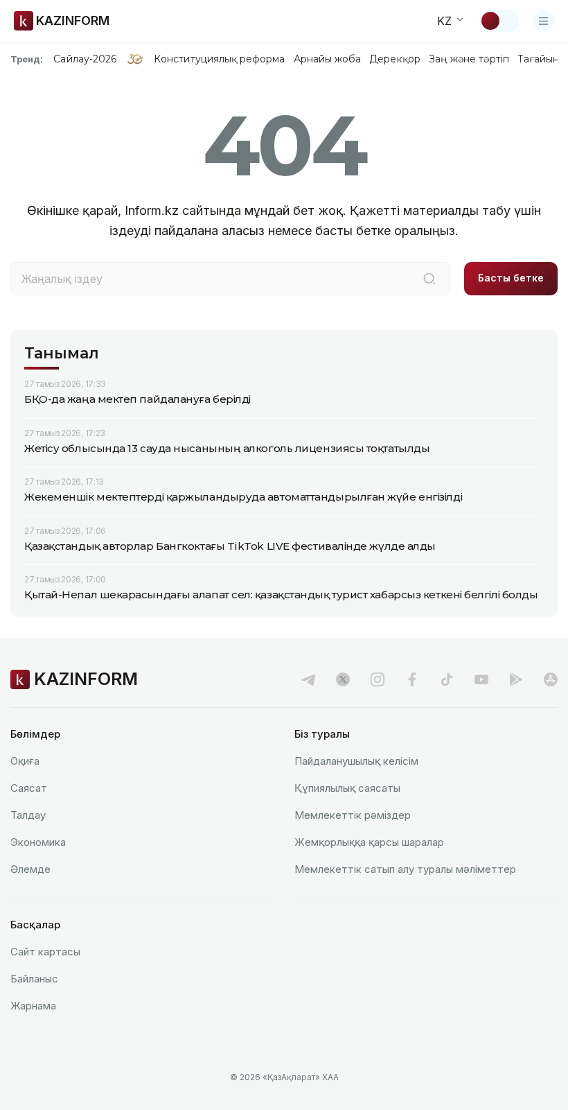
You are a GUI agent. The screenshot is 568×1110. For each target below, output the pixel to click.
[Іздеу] (429, 279)
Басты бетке (511, 278)
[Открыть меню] (543, 20)
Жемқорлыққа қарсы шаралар (369, 842)
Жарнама (33, 1005)
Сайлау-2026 (84, 59)
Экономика (38, 842)
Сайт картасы (45, 951)
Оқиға (24, 761)
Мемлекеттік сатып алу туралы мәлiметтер (405, 869)
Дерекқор (394, 59)
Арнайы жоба (328, 59)
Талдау (28, 815)
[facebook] (412, 679)
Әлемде (30, 869)
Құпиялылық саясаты (347, 788)
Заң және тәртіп (469, 59)
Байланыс (34, 978)
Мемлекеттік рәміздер (352, 815)
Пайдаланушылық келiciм (356, 761)
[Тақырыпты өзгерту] (499, 21)
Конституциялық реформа (219, 59)
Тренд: (26, 58)
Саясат (28, 788)
